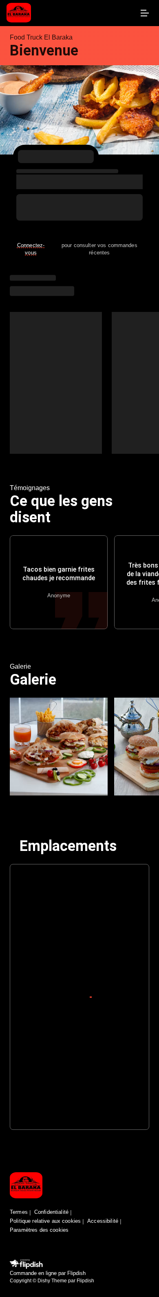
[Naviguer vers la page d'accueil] (71, 13)
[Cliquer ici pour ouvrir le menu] (144, 13)
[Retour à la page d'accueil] (26, 1186)
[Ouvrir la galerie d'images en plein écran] (59, 746)
